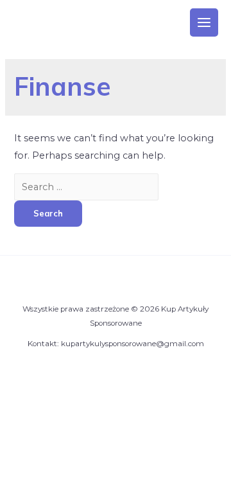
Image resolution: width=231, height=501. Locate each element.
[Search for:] (86, 187)
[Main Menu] (204, 22)
